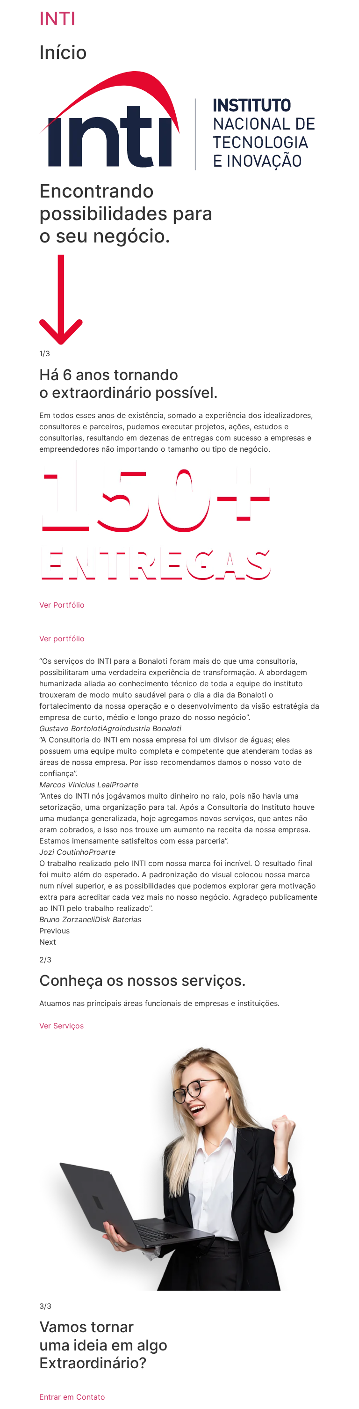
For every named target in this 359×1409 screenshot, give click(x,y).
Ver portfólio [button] (62, 638)
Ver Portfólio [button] (62, 604)
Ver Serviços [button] (61, 1025)
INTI (57, 18)
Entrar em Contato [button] (72, 1397)
